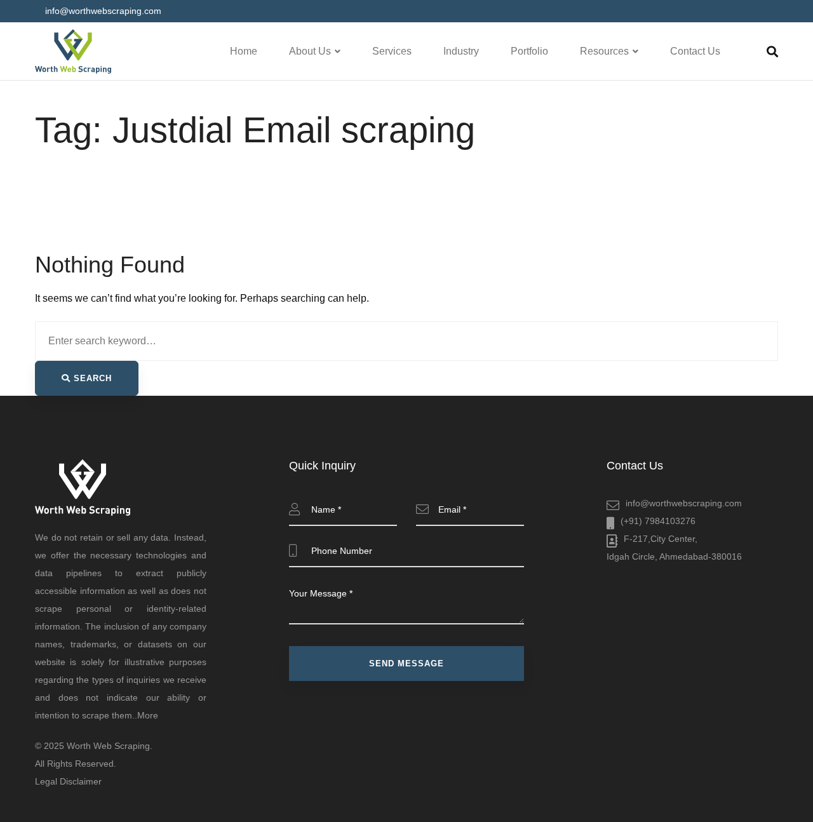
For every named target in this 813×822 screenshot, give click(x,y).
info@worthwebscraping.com (684, 503)
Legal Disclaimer (68, 781)
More (147, 715)
